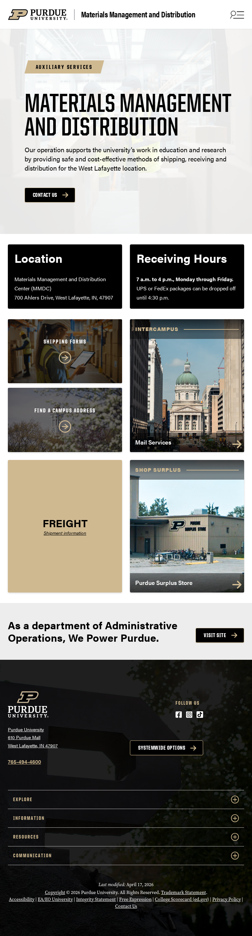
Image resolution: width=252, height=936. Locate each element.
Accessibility (21, 899)
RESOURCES (26, 837)
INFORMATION (29, 818)
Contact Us (45, 195)
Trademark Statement (183, 892)
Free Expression (135, 899)
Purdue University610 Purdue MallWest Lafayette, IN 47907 (33, 737)
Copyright (55, 892)
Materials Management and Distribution (138, 14)
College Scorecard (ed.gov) (182, 899)
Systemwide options (161, 747)
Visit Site (215, 635)
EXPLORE (22, 799)
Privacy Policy (226, 899)
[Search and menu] (236, 14)
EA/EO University (55, 899)
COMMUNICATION (32, 855)
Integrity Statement (96, 899)
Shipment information (65, 533)
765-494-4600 (24, 761)
